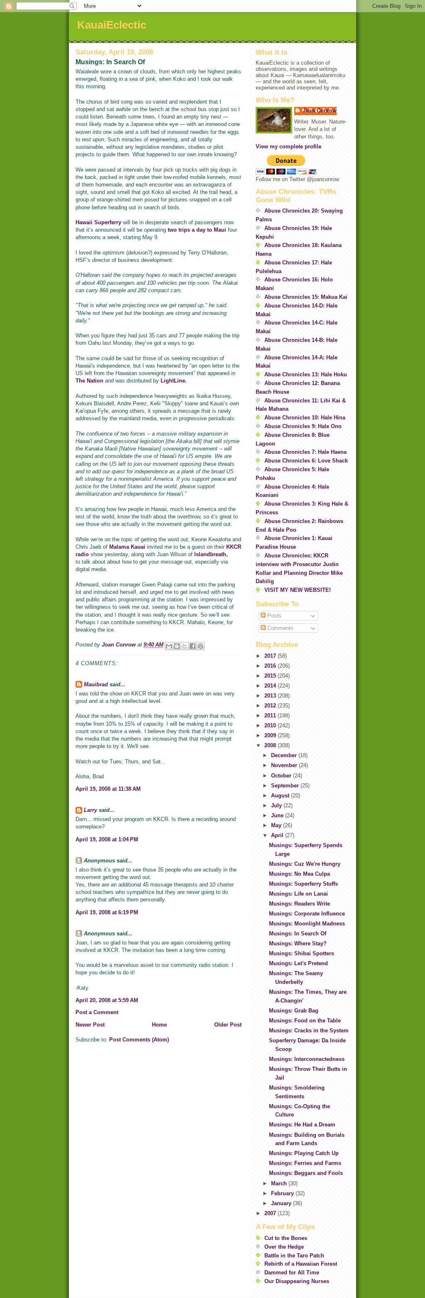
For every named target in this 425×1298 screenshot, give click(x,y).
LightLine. (174, 381)
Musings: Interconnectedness (306, 1059)
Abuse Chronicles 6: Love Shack (306, 461)
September (285, 785)
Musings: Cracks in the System (309, 1030)
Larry (90, 810)
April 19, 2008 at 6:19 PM (107, 912)
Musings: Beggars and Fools (306, 1173)
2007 (271, 1213)
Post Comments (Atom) (139, 1039)
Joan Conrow (320, 110)
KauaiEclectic (111, 25)
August (281, 795)
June (278, 815)
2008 (271, 745)
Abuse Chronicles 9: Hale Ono (303, 426)
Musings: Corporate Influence (307, 914)
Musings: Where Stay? (298, 943)
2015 (271, 676)
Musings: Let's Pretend (298, 963)
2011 (271, 715)
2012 (271, 705)
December (284, 755)
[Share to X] (185, 646)
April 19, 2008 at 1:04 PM (107, 839)
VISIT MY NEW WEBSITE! (297, 590)
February (283, 1193)
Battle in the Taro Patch (294, 1255)
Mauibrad (96, 684)
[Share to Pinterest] (200, 646)
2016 (271, 666)
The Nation (89, 381)
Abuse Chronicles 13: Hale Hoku (305, 374)
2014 (271, 686)
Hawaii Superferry (98, 222)
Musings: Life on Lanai (298, 894)
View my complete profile (288, 146)
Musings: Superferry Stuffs (303, 884)
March (279, 1183)
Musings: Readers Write (299, 904)
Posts (273, 616)
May (277, 825)
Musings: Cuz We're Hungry (304, 864)
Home (159, 1025)
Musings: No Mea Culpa (299, 874)
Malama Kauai (128, 547)
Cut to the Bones (285, 1238)
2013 (271, 696)
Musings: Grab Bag (293, 1010)
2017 (271, 656)
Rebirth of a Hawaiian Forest (300, 1264)
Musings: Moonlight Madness (307, 923)
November (285, 765)
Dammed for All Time (291, 1272)
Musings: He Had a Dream (302, 1124)
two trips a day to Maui (197, 230)
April (278, 835)
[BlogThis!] (177, 646)
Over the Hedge (284, 1247)
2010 (271, 725)
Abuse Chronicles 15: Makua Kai (305, 297)
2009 (271, 735)
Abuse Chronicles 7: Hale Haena (305, 452)
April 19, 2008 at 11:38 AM (108, 789)
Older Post (228, 1025)
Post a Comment (97, 1012)
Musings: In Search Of (297, 933)
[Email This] (169, 646)
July (277, 805)
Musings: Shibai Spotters (301, 953)
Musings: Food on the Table (305, 1020)
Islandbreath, (211, 554)
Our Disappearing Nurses (296, 1281)
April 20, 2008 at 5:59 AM (107, 1000)
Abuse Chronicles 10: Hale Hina (304, 417)
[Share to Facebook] (192, 646)
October (282, 776)
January (282, 1203)
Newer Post (90, 1025)
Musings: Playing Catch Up (304, 1153)
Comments (279, 628)
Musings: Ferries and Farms (305, 1163)
